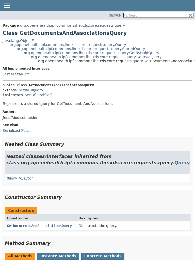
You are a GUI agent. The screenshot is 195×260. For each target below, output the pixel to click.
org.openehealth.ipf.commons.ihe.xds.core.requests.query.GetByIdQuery (96, 57)
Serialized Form (16, 130)
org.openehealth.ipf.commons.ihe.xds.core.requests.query (72, 25)
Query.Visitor (20, 178)
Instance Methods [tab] (58, 256)
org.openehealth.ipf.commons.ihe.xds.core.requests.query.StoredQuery (81, 49)
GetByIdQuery (31, 90)
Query (182, 162)
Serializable (15, 74)
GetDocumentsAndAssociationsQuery (39, 226)
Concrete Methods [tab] (102, 256)
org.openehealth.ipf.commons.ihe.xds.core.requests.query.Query (68, 45)
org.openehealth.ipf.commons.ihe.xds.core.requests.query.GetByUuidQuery (91, 53)
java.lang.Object (17, 41)
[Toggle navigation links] (7, 6)
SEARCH (115, 15)
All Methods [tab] (20, 256)
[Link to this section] (68, 144)
